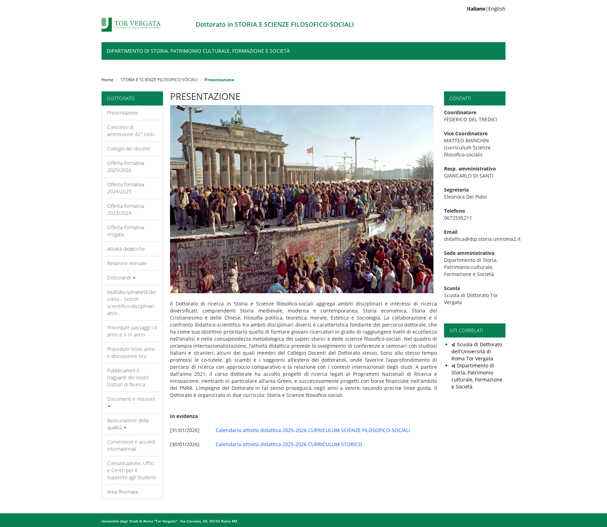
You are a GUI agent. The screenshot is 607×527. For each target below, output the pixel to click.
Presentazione (122, 112)
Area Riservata (122, 491)
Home (107, 80)
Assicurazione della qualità (128, 424)
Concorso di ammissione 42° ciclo (130, 130)
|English (486, 8)
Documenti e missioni (131, 399)
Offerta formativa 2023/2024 (125, 209)
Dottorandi (119, 277)
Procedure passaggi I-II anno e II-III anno (132, 331)
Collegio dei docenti (128, 148)
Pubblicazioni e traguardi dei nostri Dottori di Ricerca (128, 377)
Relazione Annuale (127, 263)
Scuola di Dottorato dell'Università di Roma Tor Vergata (476, 351)
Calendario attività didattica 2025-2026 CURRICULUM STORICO (289, 444)
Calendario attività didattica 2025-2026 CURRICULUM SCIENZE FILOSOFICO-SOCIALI (313, 430)
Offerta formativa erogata (125, 231)
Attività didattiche (126, 248)
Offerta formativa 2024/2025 (125, 188)
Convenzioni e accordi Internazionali (131, 445)
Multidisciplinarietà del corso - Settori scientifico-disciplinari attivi (131, 302)
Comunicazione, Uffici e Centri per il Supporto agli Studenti (131, 470)
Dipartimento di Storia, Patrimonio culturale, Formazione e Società (198, 50)
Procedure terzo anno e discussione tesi (131, 352)
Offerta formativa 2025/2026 (125, 166)
